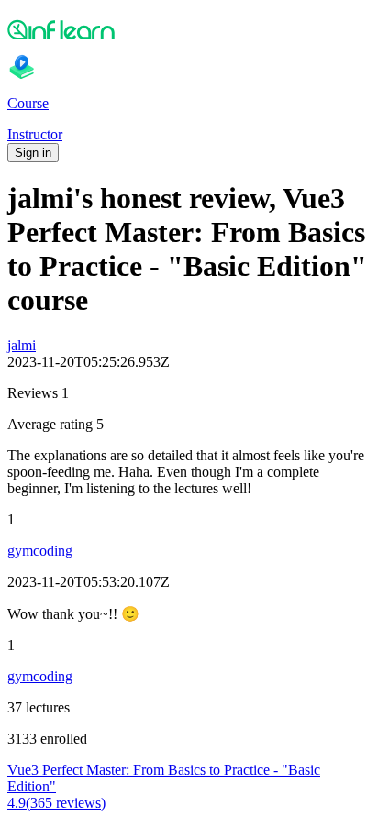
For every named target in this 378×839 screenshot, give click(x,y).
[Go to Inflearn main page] (189, 29)
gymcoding (39, 550)
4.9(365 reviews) (56, 803)
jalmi (21, 345)
